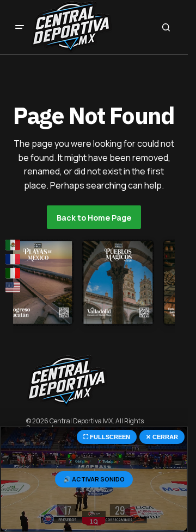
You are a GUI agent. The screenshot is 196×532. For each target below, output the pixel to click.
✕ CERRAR (162, 437)
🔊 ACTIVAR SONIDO (94, 479)
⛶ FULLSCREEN (106, 437)
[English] (13, 287)
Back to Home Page (94, 217)
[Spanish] (13, 244)
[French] (13, 258)
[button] (19, 27)
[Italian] (13, 273)
